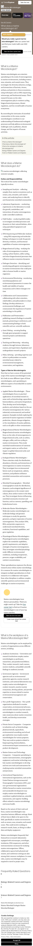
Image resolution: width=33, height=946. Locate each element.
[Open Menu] (9, 2)
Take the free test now (13, 615)
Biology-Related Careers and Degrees (13, 150)
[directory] (16, 145)
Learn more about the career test (16, 620)
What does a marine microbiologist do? (10, 27)
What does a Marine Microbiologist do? (14, 144)
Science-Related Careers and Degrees (14, 153)
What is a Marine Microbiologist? (12, 142)
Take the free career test (12, 51)
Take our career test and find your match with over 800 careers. (15, 43)
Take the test (24, 2)
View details (6, 10)
